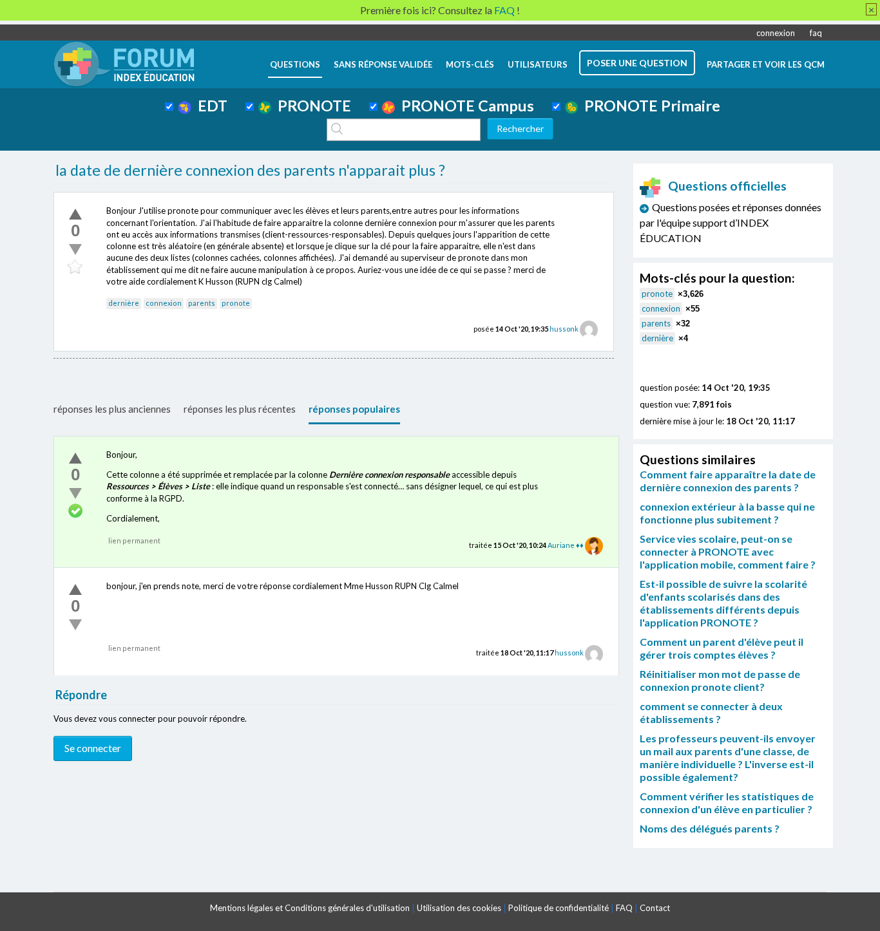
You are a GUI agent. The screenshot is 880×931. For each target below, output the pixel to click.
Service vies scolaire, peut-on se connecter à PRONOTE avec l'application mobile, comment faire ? (728, 551)
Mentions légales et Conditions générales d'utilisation (310, 908)
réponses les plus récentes (240, 409)
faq (816, 33)
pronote (236, 303)
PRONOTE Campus (464, 106)
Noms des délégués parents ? (710, 828)
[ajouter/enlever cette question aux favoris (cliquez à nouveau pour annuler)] (75, 267)
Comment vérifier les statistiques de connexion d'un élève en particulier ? (727, 802)
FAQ (624, 908)
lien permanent (134, 540)
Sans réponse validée (383, 64)
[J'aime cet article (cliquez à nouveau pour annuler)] (75, 214)
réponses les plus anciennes (112, 409)
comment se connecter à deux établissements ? (711, 712)
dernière (123, 303)
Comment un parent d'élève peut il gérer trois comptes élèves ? (721, 648)
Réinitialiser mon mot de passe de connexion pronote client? (720, 680)
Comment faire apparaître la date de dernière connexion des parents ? (728, 480)
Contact (655, 908)
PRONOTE (311, 106)
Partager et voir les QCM (766, 64)
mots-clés (470, 64)
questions (295, 64)
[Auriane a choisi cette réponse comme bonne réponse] (75, 511)
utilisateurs (538, 64)
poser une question (637, 62)
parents (201, 303)
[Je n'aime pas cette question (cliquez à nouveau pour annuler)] (75, 249)
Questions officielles (727, 185)
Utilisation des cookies (459, 908)
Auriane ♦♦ (566, 545)
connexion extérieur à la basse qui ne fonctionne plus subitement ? (727, 512)
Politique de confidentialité (558, 908)
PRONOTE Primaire (649, 106)
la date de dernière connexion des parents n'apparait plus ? (250, 170)
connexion (775, 33)
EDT (209, 106)
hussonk (564, 328)
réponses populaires (354, 409)
